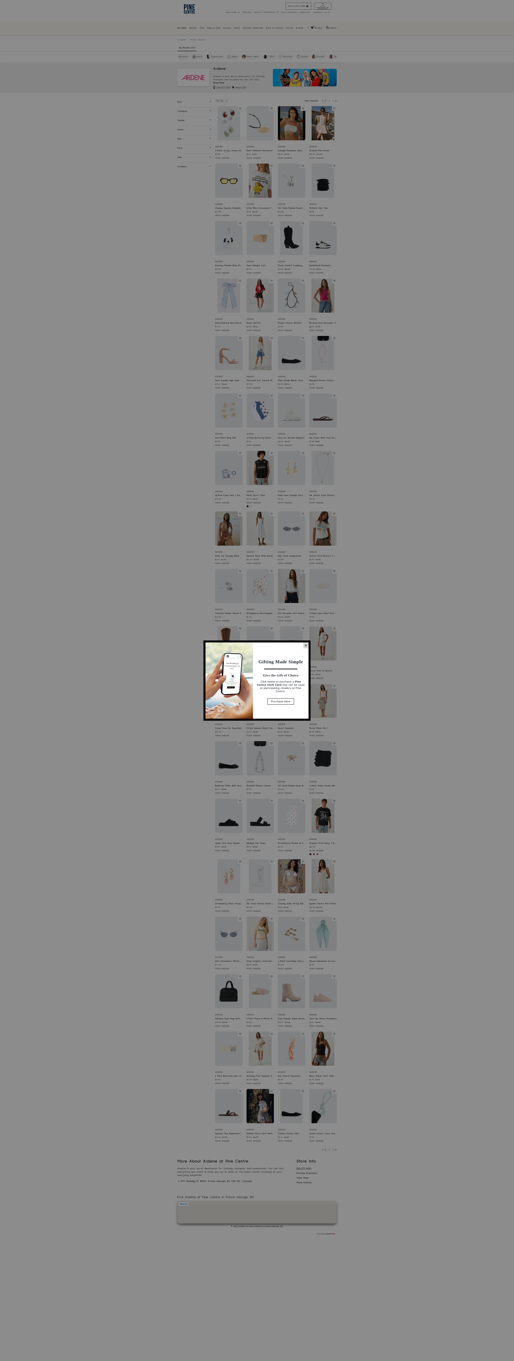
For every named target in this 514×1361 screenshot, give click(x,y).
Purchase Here (280, 701)
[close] (306, 645)
